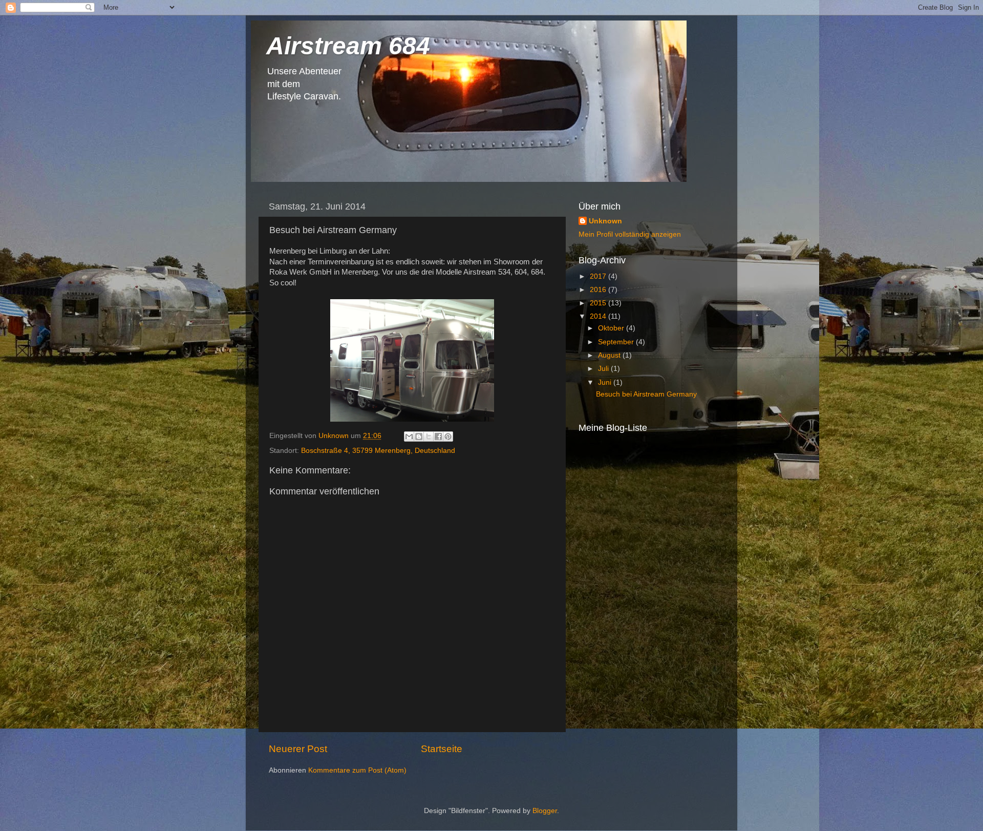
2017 (599, 276)
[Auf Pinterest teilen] (448, 436)
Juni (605, 382)
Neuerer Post (298, 748)
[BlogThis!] (419, 436)
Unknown (605, 221)
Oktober (612, 328)
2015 (599, 303)
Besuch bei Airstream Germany (646, 394)
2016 (599, 290)
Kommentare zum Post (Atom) (357, 770)
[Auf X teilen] (428, 436)
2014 (599, 316)
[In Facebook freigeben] (438, 436)
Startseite (441, 748)
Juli (604, 368)
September (617, 342)
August (610, 355)
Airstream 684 (348, 45)
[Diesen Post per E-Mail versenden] (409, 436)
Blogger (544, 811)
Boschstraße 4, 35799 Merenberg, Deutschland (378, 450)
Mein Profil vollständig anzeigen (630, 234)
